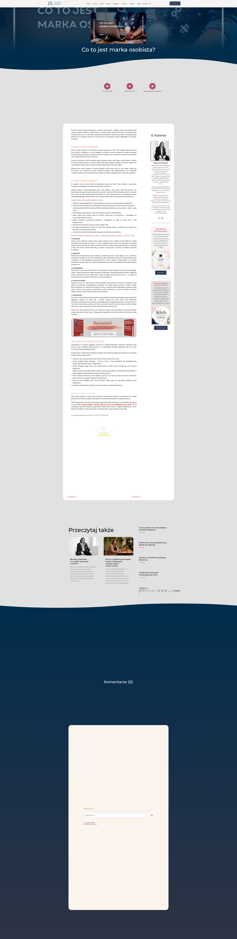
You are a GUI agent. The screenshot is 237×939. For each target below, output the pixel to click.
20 (162, 590)
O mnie (94, 4)
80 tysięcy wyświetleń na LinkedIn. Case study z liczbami (79, 561)
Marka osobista (148, 91)
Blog (139, 4)
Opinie (101, 4)
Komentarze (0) (130, 91)
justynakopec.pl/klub (161, 213)
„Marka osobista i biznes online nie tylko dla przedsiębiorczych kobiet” (107, 404)
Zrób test (161, 273)
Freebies (115, 4)
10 (159, 590)
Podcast (108, 4)
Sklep (132, 4)
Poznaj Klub (161, 328)
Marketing (158, 91)
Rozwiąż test (175, 3)
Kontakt (145, 4)
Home (88, 4)
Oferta (124, 4)
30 (166, 590)
